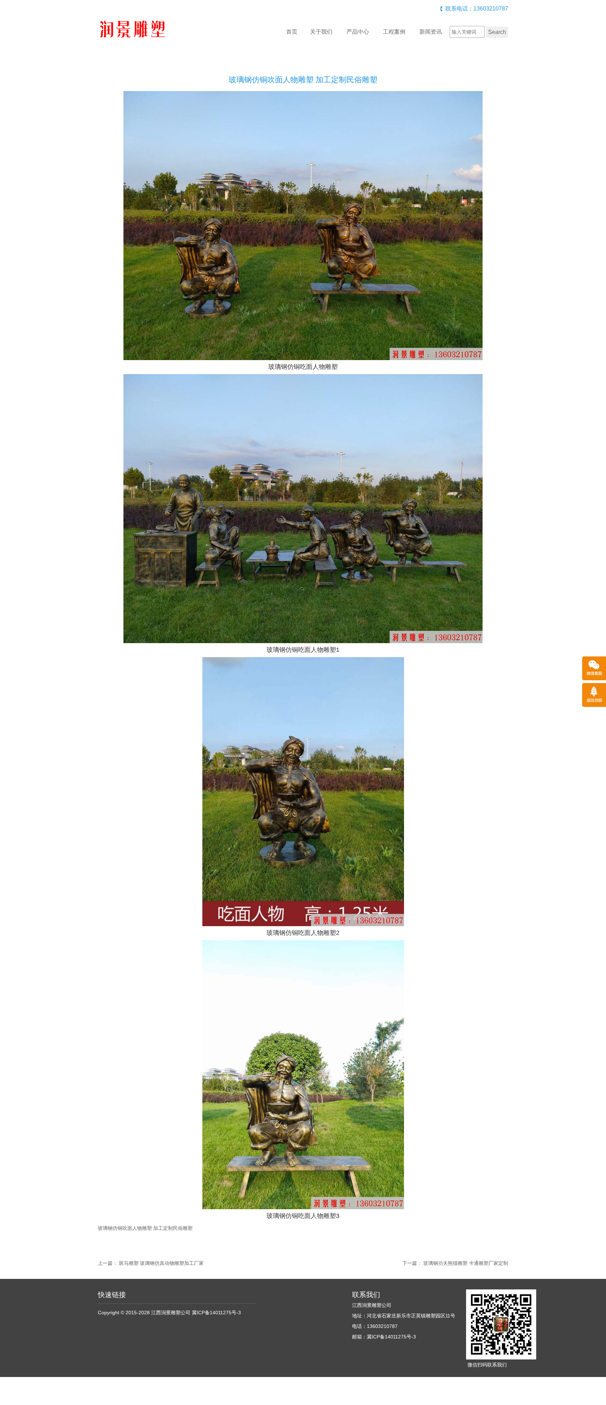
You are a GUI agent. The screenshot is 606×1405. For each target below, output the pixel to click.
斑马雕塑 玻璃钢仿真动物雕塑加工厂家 (161, 1263)
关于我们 (321, 32)
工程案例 (394, 32)
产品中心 (357, 32)
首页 (291, 32)
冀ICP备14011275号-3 (216, 1312)
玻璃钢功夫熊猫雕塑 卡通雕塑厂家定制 (465, 1263)
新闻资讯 (430, 32)
